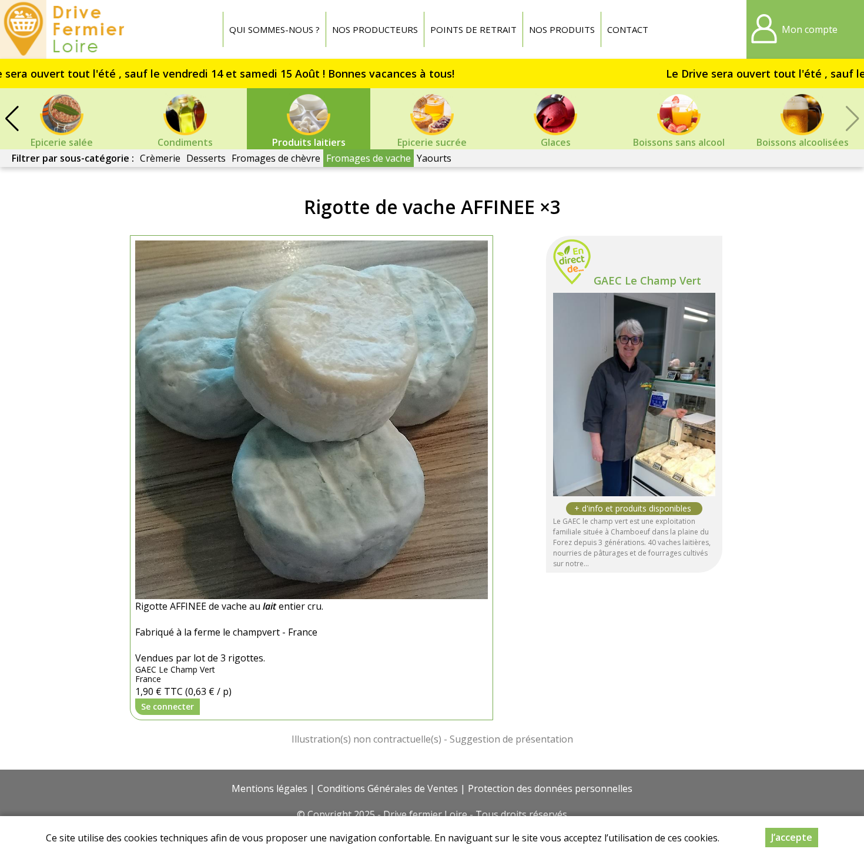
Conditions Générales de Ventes (387, 788)
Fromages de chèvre (276, 158)
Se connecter (167, 706)
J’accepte (791, 837)
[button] (12, 118)
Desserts (206, 158)
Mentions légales (269, 788)
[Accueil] (65, 29)
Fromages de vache (368, 158)
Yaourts (434, 158)
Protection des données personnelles (550, 788)
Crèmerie (160, 158)
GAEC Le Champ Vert (647, 280)
